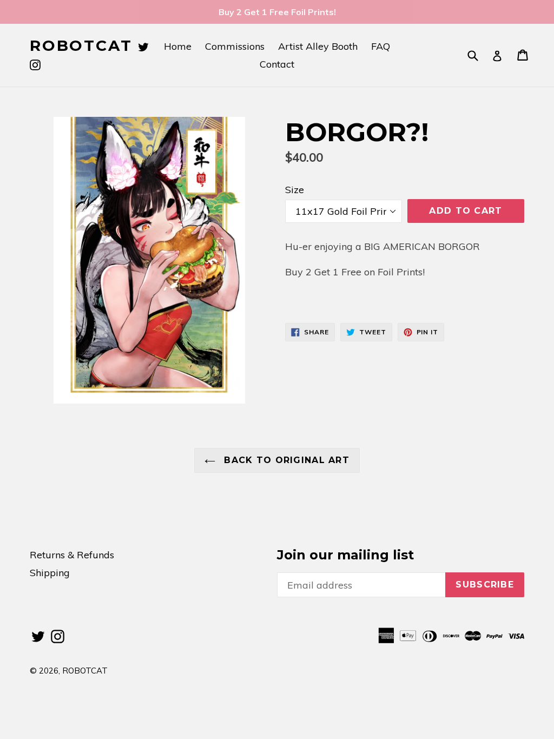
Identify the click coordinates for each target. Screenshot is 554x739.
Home (178, 46)
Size (294, 189)
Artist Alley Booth (318, 46)
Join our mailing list (345, 555)
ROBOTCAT (81, 46)
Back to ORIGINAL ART (285, 460)
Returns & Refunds (72, 555)
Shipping (50, 572)
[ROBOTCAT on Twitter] (143, 45)
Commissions (235, 46)
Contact (277, 64)
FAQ (380, 46)
